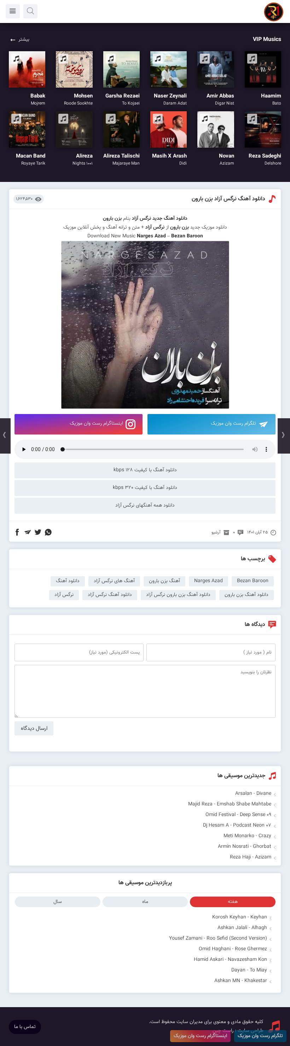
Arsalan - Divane (253, 794)
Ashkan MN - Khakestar (240, 981)
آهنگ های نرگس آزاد (114, 581)
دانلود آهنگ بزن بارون (246, 595)
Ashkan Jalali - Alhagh (242, 928)
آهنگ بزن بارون (164, 581)
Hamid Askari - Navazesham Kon (230, 960)
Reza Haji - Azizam (250, 857)
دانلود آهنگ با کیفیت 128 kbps (145, 470)
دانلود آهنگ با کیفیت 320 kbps (145, 488)
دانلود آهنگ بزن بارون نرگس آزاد (178, 595)
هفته (233, 902)
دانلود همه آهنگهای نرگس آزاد (145, 505)
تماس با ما (25, 1027)
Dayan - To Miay (249, 970)
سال (57, 902)
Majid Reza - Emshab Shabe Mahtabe (229, 804)
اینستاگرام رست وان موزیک (96, 423)
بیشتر (23, 39)
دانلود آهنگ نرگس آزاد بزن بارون (228, 199)
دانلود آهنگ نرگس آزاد (110, 595)
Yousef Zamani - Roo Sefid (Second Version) (218, 938)
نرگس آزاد (141, 219)
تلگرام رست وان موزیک (233, 423)
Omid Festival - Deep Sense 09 (238, 815)
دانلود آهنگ (68, 581)
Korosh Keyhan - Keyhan (239, 917)
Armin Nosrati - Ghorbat (244, 847)
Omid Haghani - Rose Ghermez (233, 949)
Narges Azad (151, 236)
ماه (145, 902)
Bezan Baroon (252, 581)
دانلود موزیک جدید (208, 227)
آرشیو (216, 532)
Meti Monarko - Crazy (247, 836)
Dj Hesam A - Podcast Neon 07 (237, 825)
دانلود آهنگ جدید (169, 219)
